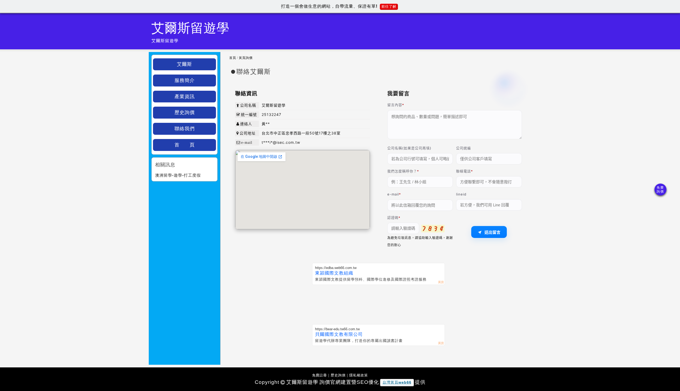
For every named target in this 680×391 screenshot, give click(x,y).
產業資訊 (185, 96)
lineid (461, 194)
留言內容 (394, 105)
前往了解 (388, 6)
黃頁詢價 (246, 58)
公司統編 (463, 148)
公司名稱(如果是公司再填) (409, 148)
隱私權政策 (358, 375)
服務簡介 (185, 80)
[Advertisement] (378, 303)
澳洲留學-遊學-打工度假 (178, 175)
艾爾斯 (184, 64)
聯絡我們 (185, 128)
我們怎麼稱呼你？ (402, 171)
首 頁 (185, 144)
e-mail (393, 194)
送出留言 (492, 232)
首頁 (232, 58)
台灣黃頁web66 (396, 382)
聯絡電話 (463, 171)
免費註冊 (319, 375)
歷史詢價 (185, 112)
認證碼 (392, 217)
